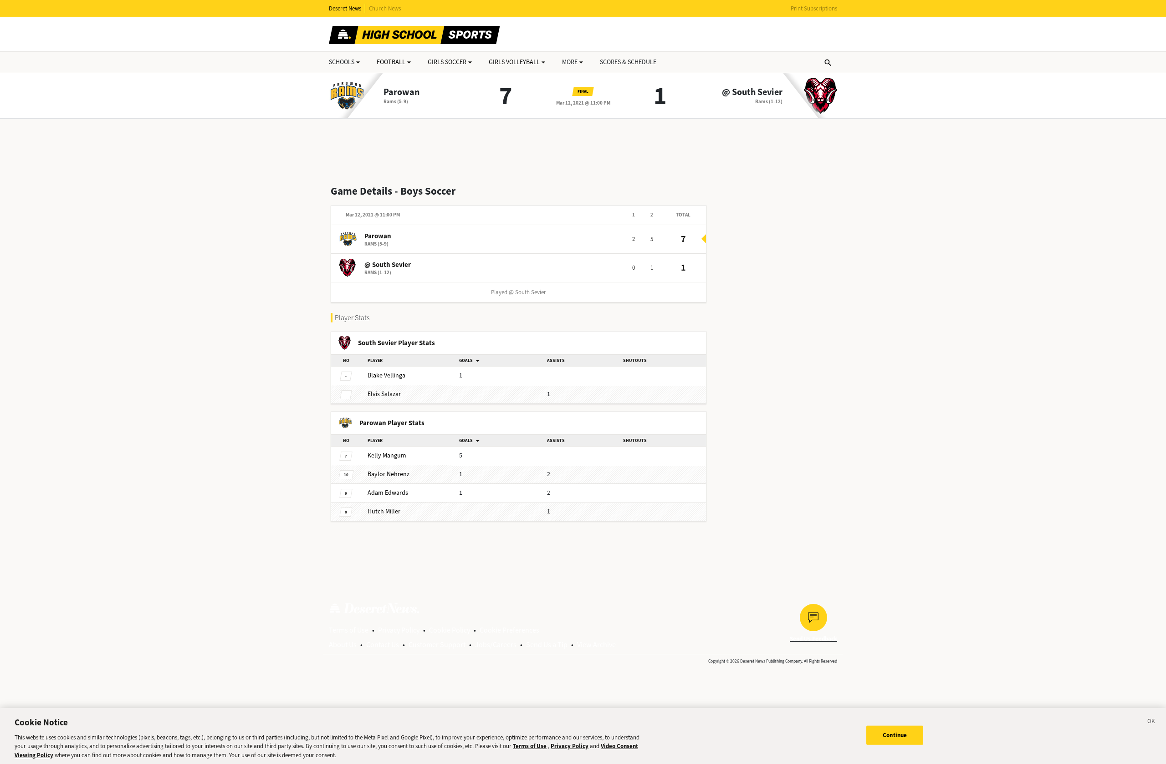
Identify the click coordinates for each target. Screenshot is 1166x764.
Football (391, 62)
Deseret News (345, 8)
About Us (343, 644)
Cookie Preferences (509, 630)
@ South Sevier (752, 92)
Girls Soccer (447, 62)
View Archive (596, 644)
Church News (385, 8)
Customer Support (437, 644)
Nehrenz (388, 474)
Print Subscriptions (814, 8)
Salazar (384, 394)
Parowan (401, 92)
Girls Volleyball (514, 62)
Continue (895, 735)
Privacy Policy (398, 630)
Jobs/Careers (496, 644)
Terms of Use (348, 630)
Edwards (388, 492)
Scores (628, 62)
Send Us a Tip (547, 644)
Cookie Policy (449, 630)
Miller (384, 511)
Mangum (387, 455)
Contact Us (382, 644)
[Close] (1151, 723)
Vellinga (386, 375)
